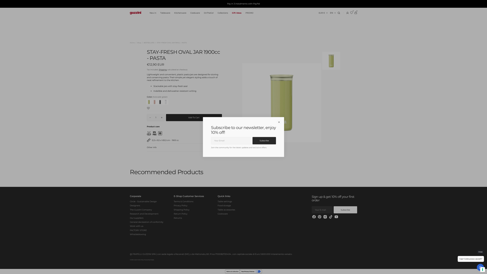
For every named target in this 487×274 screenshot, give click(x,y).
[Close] (279, 122)
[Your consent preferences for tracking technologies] (482, 269)
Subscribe (264, 140)
